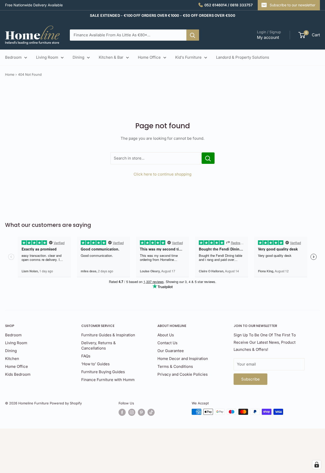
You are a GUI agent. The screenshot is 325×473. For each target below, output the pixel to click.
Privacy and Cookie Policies (182, 374)
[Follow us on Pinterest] (141, 412)
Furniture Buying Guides (103, 371)
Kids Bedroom (17, 374)
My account (268, 37)
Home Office (149, 57)
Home (9, 74)
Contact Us (167, 342)
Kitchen (12, 358)
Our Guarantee (170, 350)
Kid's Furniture (188, 57)
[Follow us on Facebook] (122, 412)
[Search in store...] (208, 158)
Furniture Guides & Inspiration (108, 335)
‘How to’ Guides (95, 363)
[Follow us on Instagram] (131, 412)
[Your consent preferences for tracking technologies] (316, 464)
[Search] (192, 35)
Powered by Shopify (66, 403)
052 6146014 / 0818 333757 (228, 5)
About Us (165, 335)
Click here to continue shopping (162, 174)
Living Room (47, 57)
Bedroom (13, 57)
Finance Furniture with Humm (108, 379)
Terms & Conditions (175, 366)
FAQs (85, 356)
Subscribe (250, 379)
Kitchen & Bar (111, 57)
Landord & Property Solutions (242, 57)
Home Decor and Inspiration (182, 358)
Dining (78, 57)
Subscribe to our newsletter (292, 5)
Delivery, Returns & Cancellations (98, 345)
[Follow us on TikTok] (151, 412)
